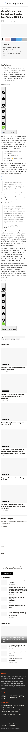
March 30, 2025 (12, 648)
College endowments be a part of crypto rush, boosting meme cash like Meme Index (17, 614)
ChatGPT (3, 698)
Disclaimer (3, 725)
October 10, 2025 (12, 609)
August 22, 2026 (5, 371)
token (17, 339)
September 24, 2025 (13, 662)
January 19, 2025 (12, 584)
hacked (16, 337)
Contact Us (15, 723)
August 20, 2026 (5, 482)
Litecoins (22, 337)
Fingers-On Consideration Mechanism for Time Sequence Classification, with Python (14, 638)
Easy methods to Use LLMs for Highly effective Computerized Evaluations (16, 599)
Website (3, 560)
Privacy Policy (12, 725)
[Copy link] (3, 125)
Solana (13, 339)
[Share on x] (3, 91)
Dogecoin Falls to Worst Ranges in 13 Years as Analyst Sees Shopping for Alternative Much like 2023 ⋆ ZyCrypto (13, 451)
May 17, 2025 (11, 594)
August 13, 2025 (12, 602)
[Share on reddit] (3, 117)
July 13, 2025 (11, 655)
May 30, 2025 (5, 641)
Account (7, 337)
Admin (7, 21)
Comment (4, 526)
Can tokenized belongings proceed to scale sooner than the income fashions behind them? (13, 506)
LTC (3, 339)
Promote (7, 339)
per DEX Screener (18, 171)
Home (2, 8)
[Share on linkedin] (3, 110)
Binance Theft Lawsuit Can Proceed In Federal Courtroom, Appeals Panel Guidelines (12, 53)
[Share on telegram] (3, 104)
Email (3, 553)
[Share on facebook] (3, 98)
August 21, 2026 (4, 455)
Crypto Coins (7, 8)
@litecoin (9, 151)
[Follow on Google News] (8, 132)
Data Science (13, 697)
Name (3, 546)
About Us (8, 723)
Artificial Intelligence (4, 695)
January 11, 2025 (15, 21)
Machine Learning (21, 695)
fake (12, 337)
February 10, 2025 (12, 617)
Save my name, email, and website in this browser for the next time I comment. (13, 567)
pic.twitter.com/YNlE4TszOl (11, 155)
